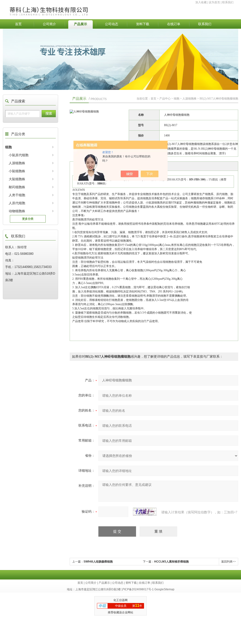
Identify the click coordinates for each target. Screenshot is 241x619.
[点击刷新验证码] (145, 512)
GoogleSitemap (164, 589)
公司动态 (111, 24)
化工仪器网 (120, 600)
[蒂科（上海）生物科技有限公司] (60, 6)
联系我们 (227, 2)
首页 (18, 24)
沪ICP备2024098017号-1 (137, 589)
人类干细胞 (17, 195)
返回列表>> (228, 561)
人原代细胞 (17, 203)
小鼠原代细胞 (18, 155)
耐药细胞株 (17, 187)
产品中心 (165, 98)
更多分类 (27, 218)
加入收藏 (201, 2)
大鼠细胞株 (17, 179)
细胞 (8, 147)
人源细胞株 (17, 163)
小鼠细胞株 (17, 171)
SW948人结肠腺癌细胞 (98, 561)
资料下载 (142, 24)
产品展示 (80, 24)
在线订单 (173, 24)
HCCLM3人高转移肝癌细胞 (171, 561)
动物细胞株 (17, 211)
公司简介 (49, 24)
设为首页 (214, 2)
